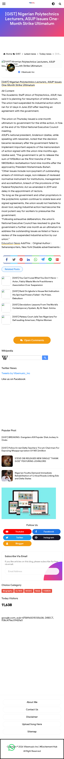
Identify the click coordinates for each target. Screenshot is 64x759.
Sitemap (32, 731)
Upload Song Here (32, 724)
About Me (32, 702)
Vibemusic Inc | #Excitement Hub (40, 746)
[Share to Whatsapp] (35, 259)
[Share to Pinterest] (21, 259)
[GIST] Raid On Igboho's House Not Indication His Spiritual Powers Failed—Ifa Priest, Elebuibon (35, 295)
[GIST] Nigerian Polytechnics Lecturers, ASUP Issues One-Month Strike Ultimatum (32, 83)
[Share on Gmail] (57, 259)
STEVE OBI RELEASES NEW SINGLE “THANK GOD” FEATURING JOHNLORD (36, 460)
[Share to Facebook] (6, 259)
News (17, 243)
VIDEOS (47, 590)
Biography (7, 590)
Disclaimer (32, 716)
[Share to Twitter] (14, 259)
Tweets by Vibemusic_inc (16, 373)
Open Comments (34, 340)
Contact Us (32, 709)
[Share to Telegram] (43, 259)
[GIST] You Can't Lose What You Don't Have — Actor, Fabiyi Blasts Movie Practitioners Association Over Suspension (35, 281)
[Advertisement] (33, 44)
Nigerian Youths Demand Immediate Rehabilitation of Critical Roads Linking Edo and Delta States (37, 476)
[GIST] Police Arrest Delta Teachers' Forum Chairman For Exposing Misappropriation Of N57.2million (30, 449)
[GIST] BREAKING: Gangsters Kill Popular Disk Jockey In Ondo (30, 438)
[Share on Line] (50, 259)
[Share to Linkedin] (28, 259)
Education (7, 243)
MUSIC (28, 590)
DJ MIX (19, 590)
